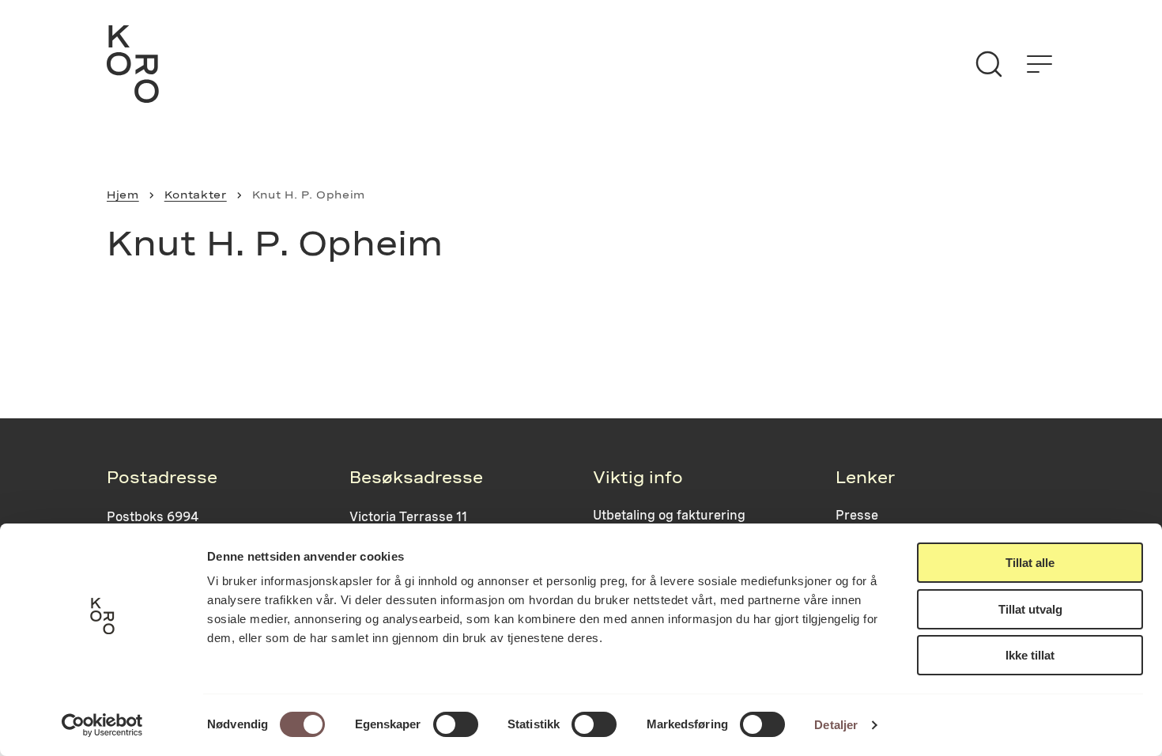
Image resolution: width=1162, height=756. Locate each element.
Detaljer (836, 724)
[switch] (455, 724)
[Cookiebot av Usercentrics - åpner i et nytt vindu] (102, 725)
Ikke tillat (1029, 655)
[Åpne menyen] (1039, 64)
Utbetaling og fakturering (669, 515)
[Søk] (989, 64)
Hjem (123, 194)
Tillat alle (1029, 562)
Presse (857, 515)
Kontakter (195, 194)
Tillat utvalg (1030, 609)
